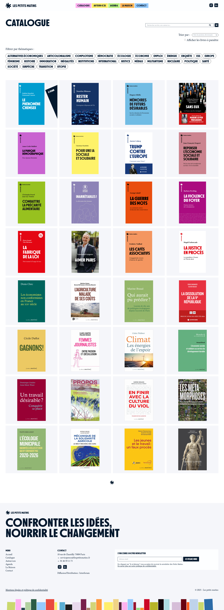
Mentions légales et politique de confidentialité (27, 590)
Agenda (114, 5)
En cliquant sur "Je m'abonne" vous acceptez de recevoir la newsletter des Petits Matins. (150, 565)
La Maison (10, 567)
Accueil (9, 554)
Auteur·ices (100, 5)
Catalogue (83, 5)
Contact (142, 5)
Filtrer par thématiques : (20, 49)
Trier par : (184, 35)
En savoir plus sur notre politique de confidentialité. (137, 566)
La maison (127, 5)
